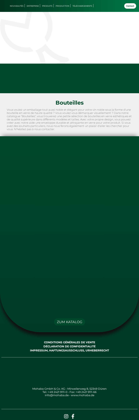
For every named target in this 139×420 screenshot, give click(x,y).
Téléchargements (82, 6)
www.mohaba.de (82, 395)
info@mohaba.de (57, 395)
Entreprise (33, 6)
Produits (47, 6)
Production (62, 6)
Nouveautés (16, 6)
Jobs (13, 18)
